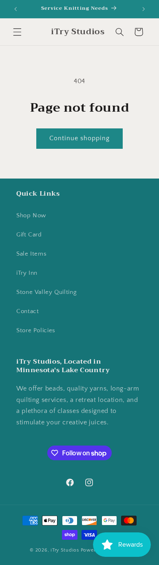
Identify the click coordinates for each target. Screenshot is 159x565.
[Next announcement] (143, 9)
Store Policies (35, 330)
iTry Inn (27, 273)
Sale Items (31, 254)
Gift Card (29, 235)
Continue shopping (79, 138)
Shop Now (31, 215)
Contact (27, 311)
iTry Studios (65, 550)
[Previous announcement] (15, 9)
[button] (17, 31)
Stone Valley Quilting (46, 292)
